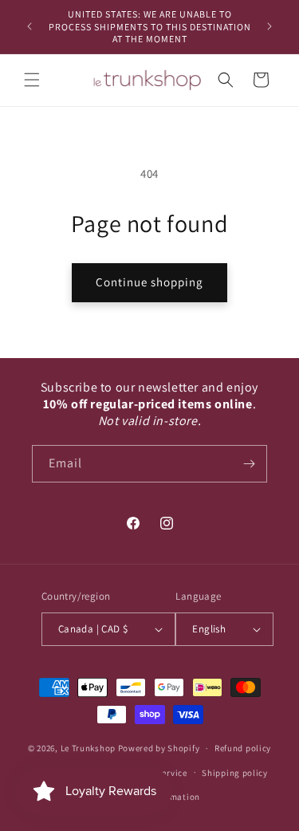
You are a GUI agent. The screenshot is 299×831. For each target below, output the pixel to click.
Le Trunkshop (88, 748)
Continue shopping (149, 281)
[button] (31, 79)
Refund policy (242, 748)
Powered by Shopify (159, 748)
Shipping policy (235, 772)
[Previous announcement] (29, 26)
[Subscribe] (248, 463)
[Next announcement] (269, 26)
